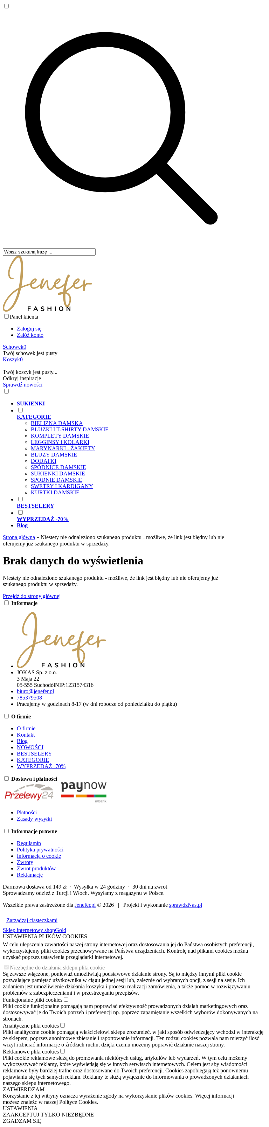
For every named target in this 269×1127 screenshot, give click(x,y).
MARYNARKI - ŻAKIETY (63, 448)
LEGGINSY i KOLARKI (60, 442)
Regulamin (29, 843)
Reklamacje (30, 875)
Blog (22, 741)
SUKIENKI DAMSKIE (58, 473)
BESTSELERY (34, 754)
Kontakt (26, 735)
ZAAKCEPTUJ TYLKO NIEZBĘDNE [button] (48, 1115)
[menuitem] (128, 404)
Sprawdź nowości (22, 385)
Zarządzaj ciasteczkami (31, 920)
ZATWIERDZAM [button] (23, 1089)
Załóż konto (30, 335)
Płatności (27, 812)
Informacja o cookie (39, 856)
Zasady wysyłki (34, 819)
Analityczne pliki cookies (31, 1026)
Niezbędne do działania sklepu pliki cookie (57, 968)
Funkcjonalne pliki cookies (32, 1000)
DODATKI (43, 461)
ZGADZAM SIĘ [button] (22, 1121)
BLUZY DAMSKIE (54, 455)
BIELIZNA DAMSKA (57, 423)
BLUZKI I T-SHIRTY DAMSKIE (70, 429)
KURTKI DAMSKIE (55, 492)
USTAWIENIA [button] (20, 1108)
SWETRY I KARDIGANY (62, 486)
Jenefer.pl (85, 905)
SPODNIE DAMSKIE (56, 480)
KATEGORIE (33, 760)
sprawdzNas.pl (185, 905)
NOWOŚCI (30, 747)
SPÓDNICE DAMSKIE (58, 467)
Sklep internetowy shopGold (34, 930)
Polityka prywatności (40, 850)
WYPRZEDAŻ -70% (41, 766)
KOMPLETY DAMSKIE (60, 436)
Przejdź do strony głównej (32, 596)
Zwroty (25, 862)
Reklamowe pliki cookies (31, 1052)
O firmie (26, 728)
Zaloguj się (29, 329)
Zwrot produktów (36, 868)
